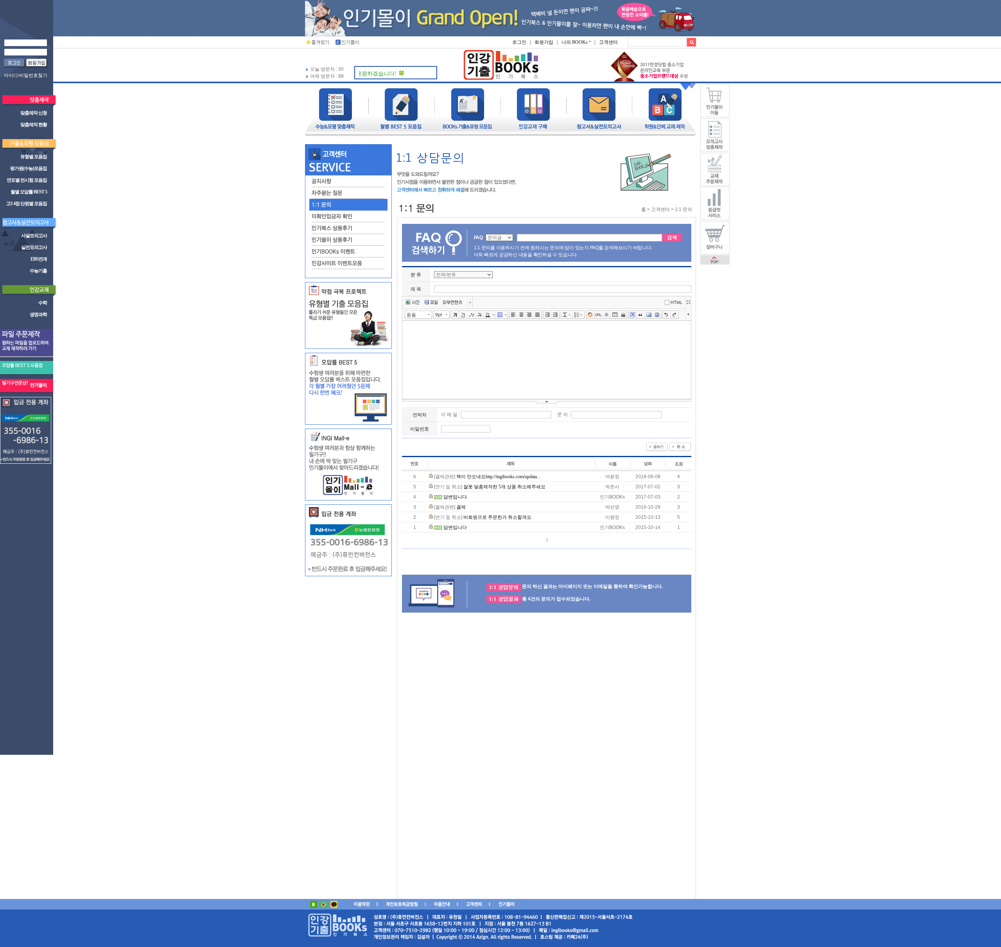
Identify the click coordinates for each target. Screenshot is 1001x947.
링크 (598, 315)
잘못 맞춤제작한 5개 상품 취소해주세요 (504, 487)
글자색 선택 (494, 315)
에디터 (675, 302)
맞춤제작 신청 (33, 113)
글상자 (632, 315)
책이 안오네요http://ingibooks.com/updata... (498, 476)
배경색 (649, 315)
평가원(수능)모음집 (28, 168)
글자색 (488, 315)
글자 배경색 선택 (506, 315)
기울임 (471, 315)
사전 (657, 315)
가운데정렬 (521, 315)
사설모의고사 (34, 235)
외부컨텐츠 (452, 302)
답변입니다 (455, 527)
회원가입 (544, 42)
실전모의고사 (34, 247)
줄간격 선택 (571, 315)
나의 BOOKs (574, 42)
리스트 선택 (583, 315)
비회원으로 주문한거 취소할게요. (498, 517)
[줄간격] (565, 315)
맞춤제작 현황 (33, 124)
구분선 (623, 315)
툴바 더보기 (688, 314)
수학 (42, 303)
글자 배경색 (500, 315)
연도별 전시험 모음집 (27, 180)
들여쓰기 (547, 315)
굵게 (455, 315)
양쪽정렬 (538, 315)
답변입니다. (455, 497)
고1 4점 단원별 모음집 (26, 203)
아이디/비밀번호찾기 (25, 75)
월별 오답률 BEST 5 (29, 192)
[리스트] (577, 315)
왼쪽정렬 (513, 315)
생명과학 (38, 314)
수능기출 (38, 270)
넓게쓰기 (688, 302)
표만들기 (615, 315)
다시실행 (675, 315)
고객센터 (608, 42)
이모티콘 (590, 315)
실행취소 (666, 315)
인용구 (641, 315)
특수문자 (607, 315)
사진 (412, 302)
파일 (431, 302)
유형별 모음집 (33, 156)
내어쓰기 (555, 315)
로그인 (519, 42)
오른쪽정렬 (530, 315)
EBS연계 (38, 259)
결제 (461, 507)
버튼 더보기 (470, 302)
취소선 (479, 315)
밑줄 (463, 315)
